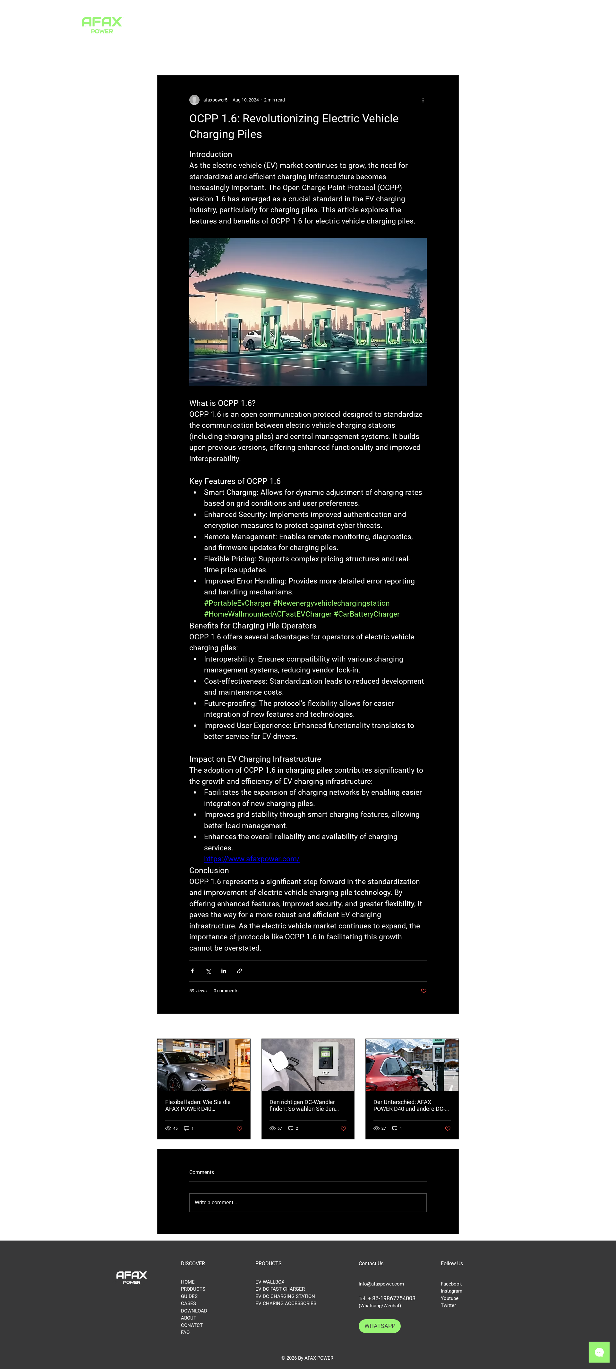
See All (452, 1026)
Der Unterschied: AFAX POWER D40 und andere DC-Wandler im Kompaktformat (409, 1105)
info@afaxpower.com (381, 1284)
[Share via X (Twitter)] (208, 971)
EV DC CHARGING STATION (285, 1296)
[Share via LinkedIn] (224, 971)
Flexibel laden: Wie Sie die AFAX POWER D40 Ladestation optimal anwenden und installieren (198, 1105)
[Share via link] (239, 971)
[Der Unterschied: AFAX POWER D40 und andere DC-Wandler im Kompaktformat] (412, 1065)
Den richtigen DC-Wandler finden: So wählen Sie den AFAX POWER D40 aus (302, 1105)
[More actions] (423, 100)
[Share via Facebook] (192, 971)
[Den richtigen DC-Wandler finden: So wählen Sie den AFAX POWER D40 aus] (308, 1065)
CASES (188, 1303)
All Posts (167, 56)
